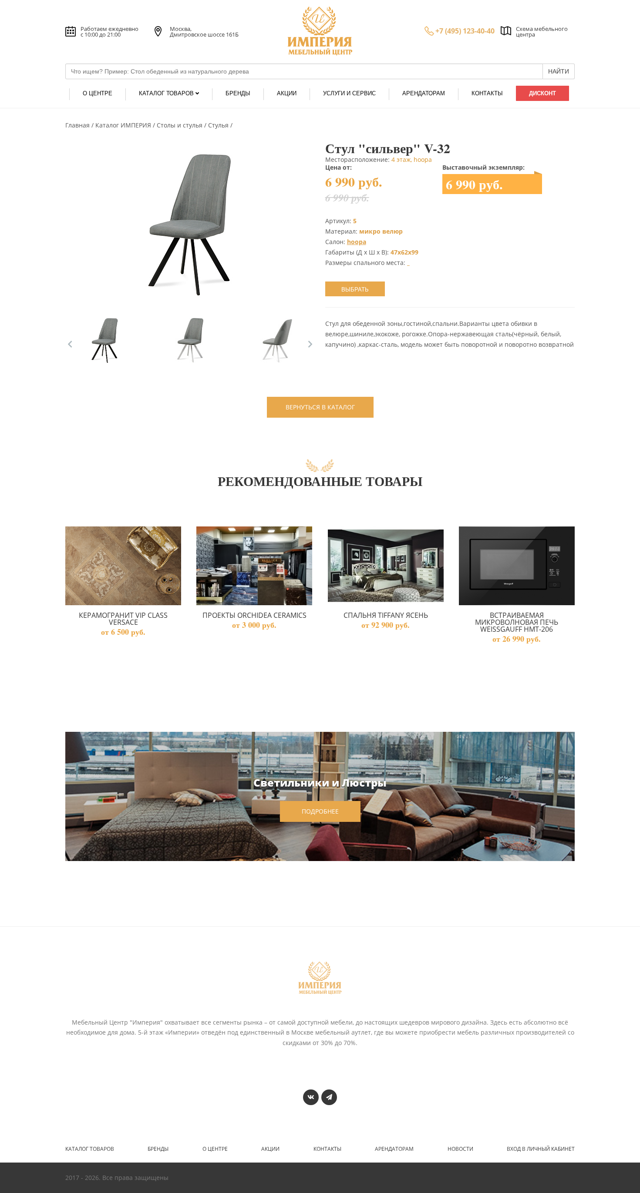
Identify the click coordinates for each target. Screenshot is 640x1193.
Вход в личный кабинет (541, 1149)
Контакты (327, 1149)
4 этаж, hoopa (411, 159)
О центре (215, 1149)
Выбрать (355, 289)
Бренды (158, 1149)
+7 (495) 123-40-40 (465, 31)
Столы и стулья (180, 125)
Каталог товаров (89, 1149)
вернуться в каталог (320, 407)
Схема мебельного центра (542, 31)
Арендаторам (394, 1149)
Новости (460, 1149)
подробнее (320, 811)
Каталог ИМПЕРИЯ (124, 125)
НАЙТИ (558, 71)
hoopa (356, 242)
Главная (78, 125)
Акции (270, 1149)
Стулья (219, 125)
